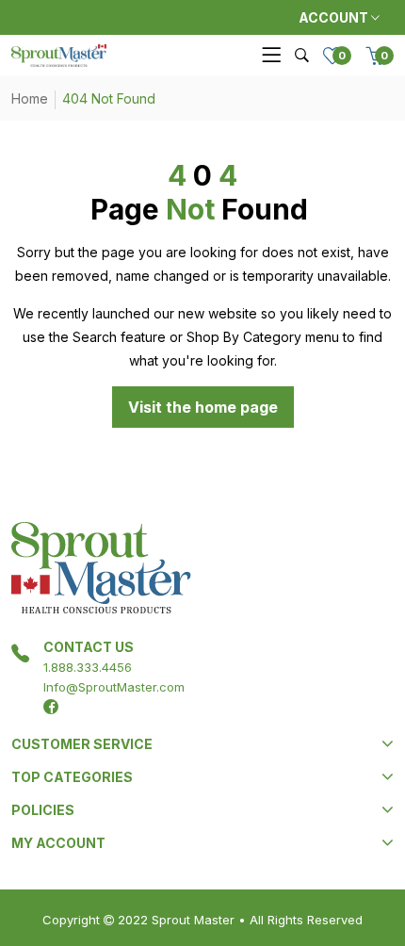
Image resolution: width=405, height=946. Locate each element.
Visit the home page (203, 407)
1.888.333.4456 (87, 667)
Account (335, 17)
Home (29, 98)
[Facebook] (50, 706)
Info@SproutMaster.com (114, 686)
